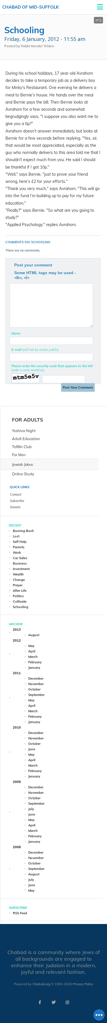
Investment (21, 569)
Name (15, 333)
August (33, 635)
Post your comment (33, 265)
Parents (19, 547)
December (35, 678)
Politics (18, 596)
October (34, 689)
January (34, 668)
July (31, 809)
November (36, 684)
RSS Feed (20, 913)
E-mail (34, 350)
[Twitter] (53, 1002)
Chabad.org (41, 984)
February (35, 662)
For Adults (27, 420)
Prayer (18, 585)
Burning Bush (23, 531)
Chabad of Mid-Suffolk (30, 7)
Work (17, 553)
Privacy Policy (83, 984)
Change (19, 580)
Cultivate (20, 601)
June (31, 749)
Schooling (20, 607)
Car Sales (20, 558)
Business (20, 563)
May (31, 646)
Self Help (20, 542)
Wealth (18, 574)
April (31, 651)
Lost (16, 536)
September (36, 695)
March (33, 657)
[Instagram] (67, 1002)
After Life (20, 591)
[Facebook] (40, 1002)
